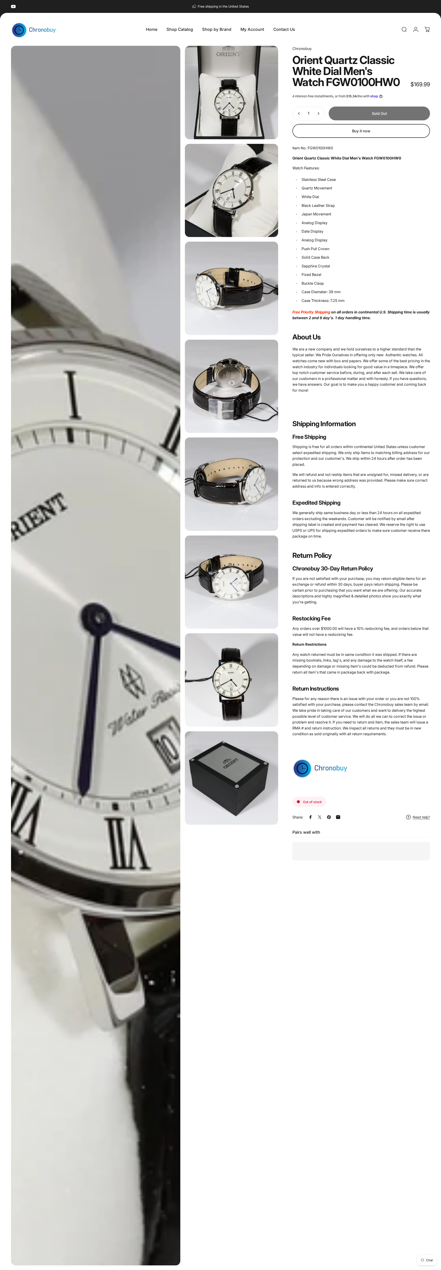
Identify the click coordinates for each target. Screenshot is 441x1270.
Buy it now (361, 131)
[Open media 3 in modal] (231, 190)
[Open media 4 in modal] (231, 288)
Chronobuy (302, 48)
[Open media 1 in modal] (95, 655)
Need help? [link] (421, 817)
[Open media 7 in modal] (231, 582)
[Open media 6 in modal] (231, 484)
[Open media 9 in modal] (231, 778)
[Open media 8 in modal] (231, 680)
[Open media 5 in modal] (231, 386)
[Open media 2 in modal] (231, 92)
